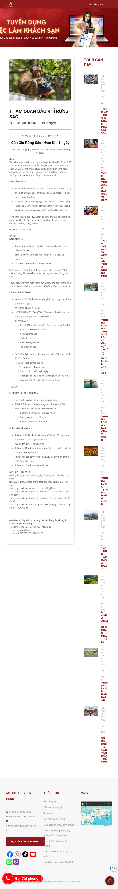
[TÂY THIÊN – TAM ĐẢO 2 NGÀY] (91, 515)
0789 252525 (28, 816)
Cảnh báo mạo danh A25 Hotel (59, 862)
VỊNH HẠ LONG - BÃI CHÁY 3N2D (104, 428)
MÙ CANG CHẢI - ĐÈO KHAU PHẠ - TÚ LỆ (104, 627)
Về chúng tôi (49, 801)
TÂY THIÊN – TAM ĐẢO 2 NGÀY (104, 558)
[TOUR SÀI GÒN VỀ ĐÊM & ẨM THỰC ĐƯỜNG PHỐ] (91, 210)
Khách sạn (48, 813)
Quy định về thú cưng (54, 819)
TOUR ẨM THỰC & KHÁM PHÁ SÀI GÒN (104, 121)
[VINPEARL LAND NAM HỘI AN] (91, 652)
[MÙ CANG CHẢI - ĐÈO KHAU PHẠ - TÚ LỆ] (91, 579)
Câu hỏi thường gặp (53, 807)
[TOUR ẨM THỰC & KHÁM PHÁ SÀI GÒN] (91, 79)
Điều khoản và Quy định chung (58, 824)
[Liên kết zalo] (113, 868)
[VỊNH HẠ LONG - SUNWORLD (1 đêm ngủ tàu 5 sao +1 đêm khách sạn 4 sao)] (91, 286)
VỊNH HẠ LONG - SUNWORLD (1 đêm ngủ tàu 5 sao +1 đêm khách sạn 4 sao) (104, 346)
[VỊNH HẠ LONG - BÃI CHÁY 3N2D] (91, 383)
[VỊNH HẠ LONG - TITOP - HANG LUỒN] (91, 450)
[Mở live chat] (109, 880)
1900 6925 (25, 812)
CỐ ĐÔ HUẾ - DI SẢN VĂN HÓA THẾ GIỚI (104, 749)
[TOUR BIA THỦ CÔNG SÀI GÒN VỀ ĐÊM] (91, 143)
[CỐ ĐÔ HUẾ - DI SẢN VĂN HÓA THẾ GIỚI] (91, 711)
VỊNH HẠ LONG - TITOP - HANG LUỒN (104, 491)
